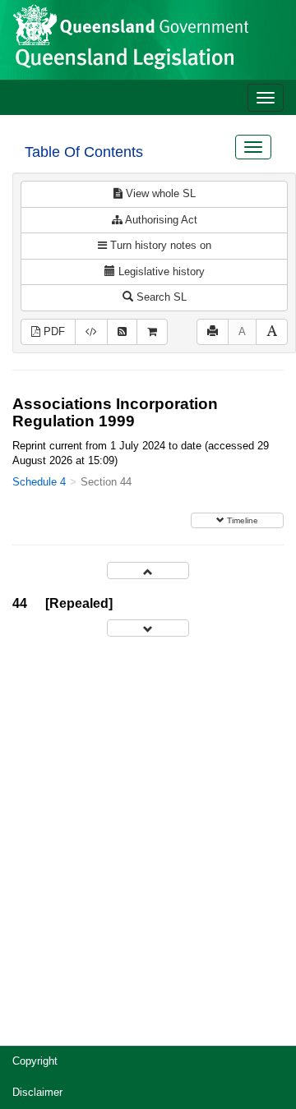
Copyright (35, 1061)
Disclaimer (37, 1092)
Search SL (160, 297)
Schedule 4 (39, 482)
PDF (52, 331)
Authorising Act (160, 220)
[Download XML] (91, 332)
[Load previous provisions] (148, 570)
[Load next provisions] (148, 628)
